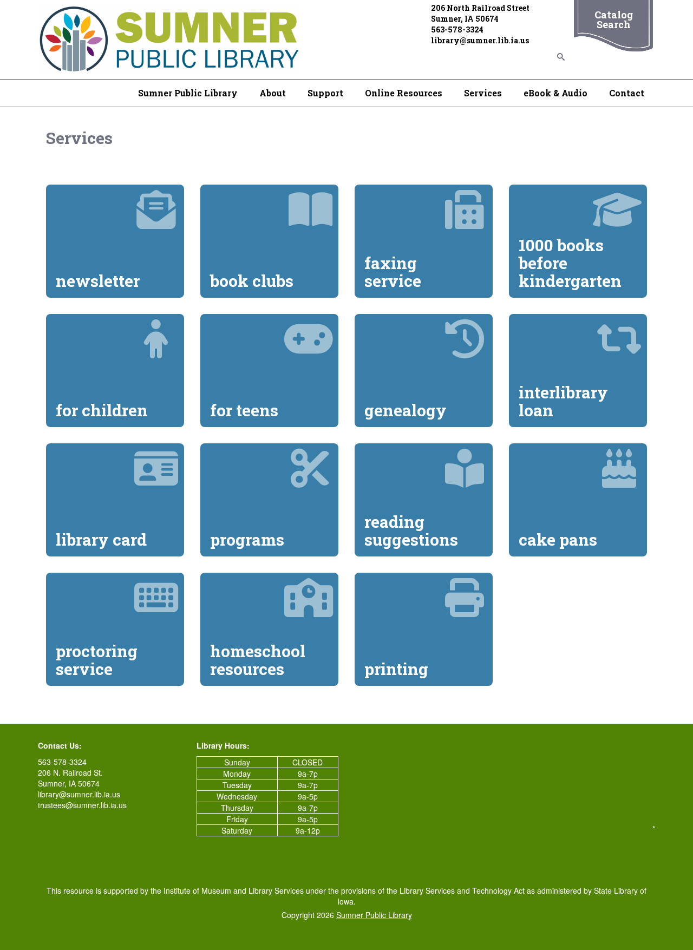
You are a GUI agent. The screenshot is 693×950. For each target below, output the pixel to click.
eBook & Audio (555, 93)
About (272, 93)
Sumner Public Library (188, 93)
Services (483, 93)
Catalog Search (613, 19)
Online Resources (403, 93)
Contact (626, 93)
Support (325, 93)
